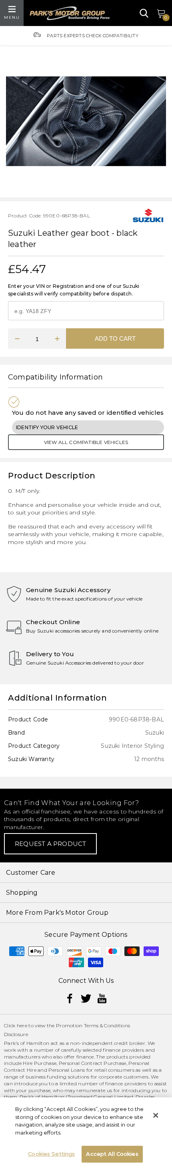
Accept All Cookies (112, 1154)
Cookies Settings (51, 1154)
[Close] (155, 1115)
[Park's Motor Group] (70, 13)
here (22, 1025)
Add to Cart (115, 338)
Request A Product (50, 844)
